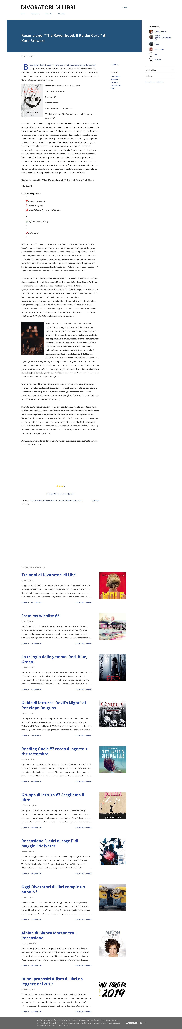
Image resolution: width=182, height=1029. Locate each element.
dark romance (115, 76)
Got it (143, 1023)
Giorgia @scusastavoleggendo (60, 494)
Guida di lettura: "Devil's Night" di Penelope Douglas (53, 705)
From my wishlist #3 (40, 615)
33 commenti (36, 782)
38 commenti (36, 828)
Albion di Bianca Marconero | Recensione (49, 935)
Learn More (131, 1023)
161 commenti (36, 603)
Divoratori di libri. (49, 7)
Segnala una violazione (155, 82)
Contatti (49, 14)
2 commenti (36, 736)
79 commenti (36, 920)
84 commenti (36, 966)
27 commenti (36, 644)
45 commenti (36, 874)
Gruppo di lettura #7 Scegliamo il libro (52, 797)
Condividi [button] (115, 64)
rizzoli (113, 88)
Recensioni (35, 14)
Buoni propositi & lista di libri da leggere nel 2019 (52, 981)
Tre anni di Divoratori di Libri (48, 574)
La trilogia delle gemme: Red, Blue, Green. (54, 659)
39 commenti (36, 1012)
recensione (114, 82)
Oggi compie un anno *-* (53, 889)
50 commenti (36, 690)
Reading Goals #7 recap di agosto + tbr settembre (54, 751)
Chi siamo (62, 14)
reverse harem (116, 85)
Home (23, 14)
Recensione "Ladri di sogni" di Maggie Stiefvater (49, 843)
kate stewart (115, 79)
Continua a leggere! (83, 603)
